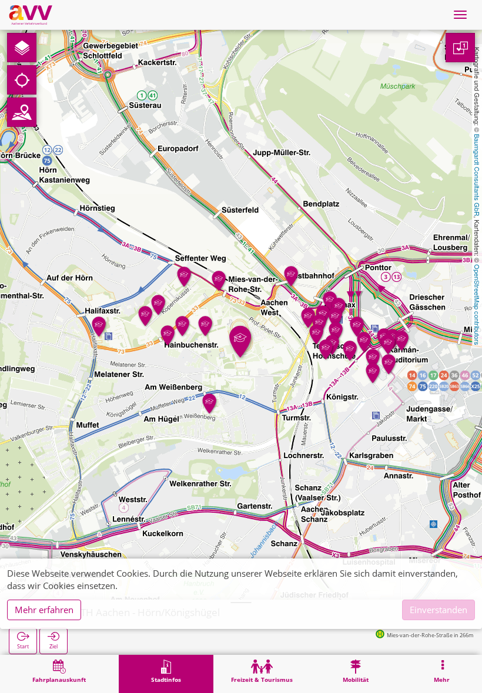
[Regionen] (21, 112)
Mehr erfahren (44, 609)
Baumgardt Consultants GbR (477, 175)
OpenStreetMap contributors (477, 304)
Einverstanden (438, 609)
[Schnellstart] (21, 47)
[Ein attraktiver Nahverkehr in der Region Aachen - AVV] (30, 14)
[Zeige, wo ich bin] (21, 80)
